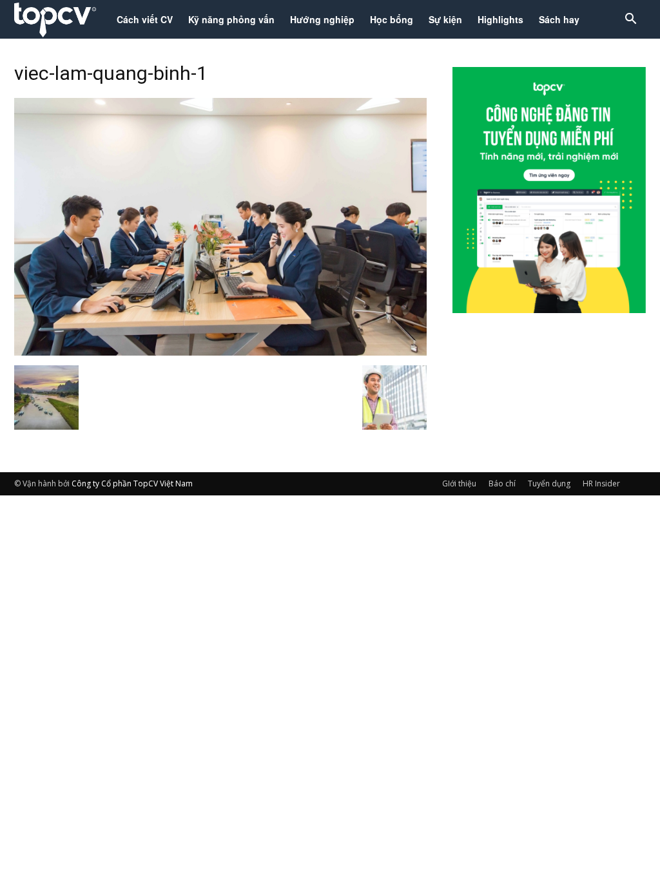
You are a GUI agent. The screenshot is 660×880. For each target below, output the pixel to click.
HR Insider (601, 483)
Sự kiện (445, 19)
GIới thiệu (459, 483)
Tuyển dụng (549, 483)
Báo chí (502, 483)
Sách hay (559, 19)
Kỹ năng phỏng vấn (231, 19)
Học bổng (391, 19)
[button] (630, 20)
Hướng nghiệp (322, 19)
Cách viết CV (145, 19)
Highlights (500, 19)
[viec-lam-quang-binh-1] (220, 351)
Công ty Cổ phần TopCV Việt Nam (132, 483)
